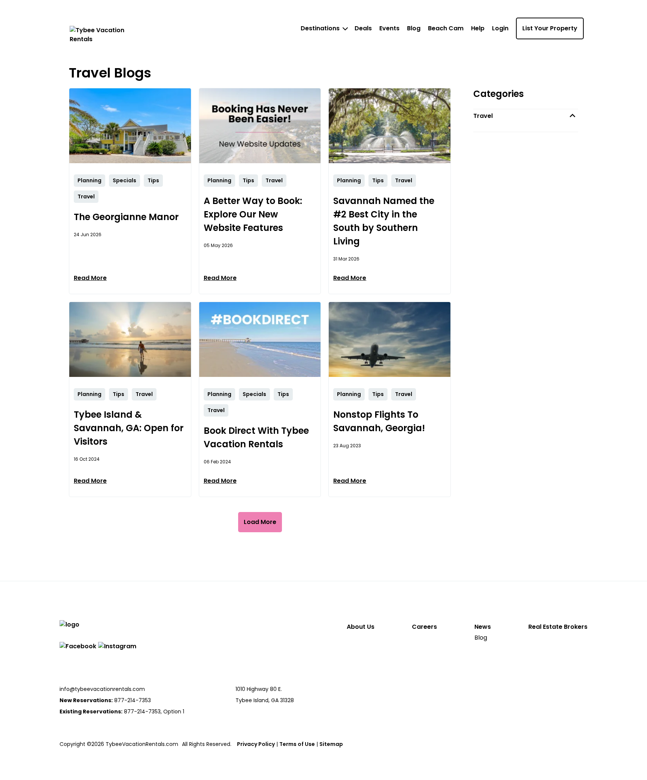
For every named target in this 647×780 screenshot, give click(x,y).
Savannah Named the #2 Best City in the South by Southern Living (383, 221)
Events (389, 28)
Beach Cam (446, 28)
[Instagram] (117, 646)
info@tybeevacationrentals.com (102, 689)
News (482, 626)
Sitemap (331, 744)
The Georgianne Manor (126, 217)
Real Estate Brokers (557, 626)
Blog (413, 28)
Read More (90, 278)
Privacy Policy (256, 744)
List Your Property (549, 28)
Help (478, 28)
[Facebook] (78, 646)
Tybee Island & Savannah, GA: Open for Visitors (128, 428)
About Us (360, 626)
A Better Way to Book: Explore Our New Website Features (253, 214)
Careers (424, 626)
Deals (363, 28)
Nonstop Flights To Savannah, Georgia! (379, 421)
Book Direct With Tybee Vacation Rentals (256, 437)
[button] (525, 115)
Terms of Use (297, 744)
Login (500, 28)
